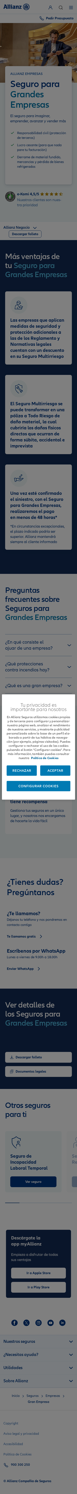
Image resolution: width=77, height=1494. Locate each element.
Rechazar (21, 771)
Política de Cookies (44, 758)
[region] (38, 747)
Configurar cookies (38, 786)
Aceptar (55, 771)
